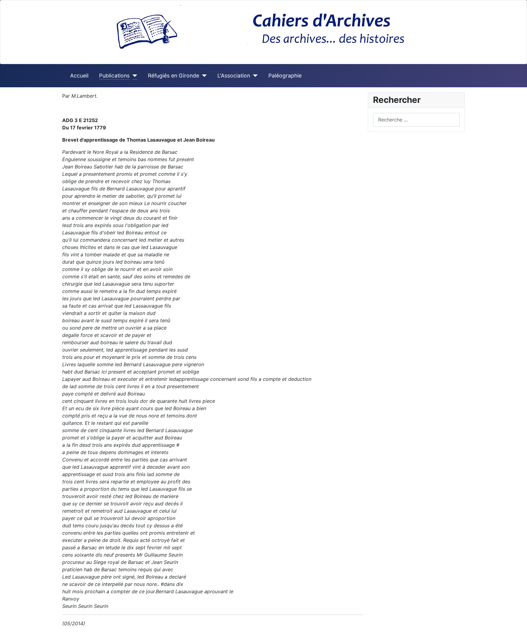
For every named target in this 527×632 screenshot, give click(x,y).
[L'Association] (254, 76)
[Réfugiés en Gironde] (203, 76)
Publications (114, 75)
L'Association (233, 75)
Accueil (79, 75)
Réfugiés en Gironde (173, 75)
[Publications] (133, 76)
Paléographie (285, 75)
